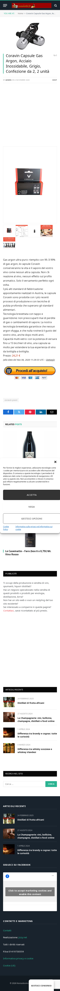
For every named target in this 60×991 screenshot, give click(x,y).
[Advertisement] (30, 116)
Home (20, 13)
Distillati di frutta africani (31, 702)
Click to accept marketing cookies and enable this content (30, 892)
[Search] (55, 5)
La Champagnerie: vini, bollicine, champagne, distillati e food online (36, 720)
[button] (55, 461)
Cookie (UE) (9, 965)
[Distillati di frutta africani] (9, 702)
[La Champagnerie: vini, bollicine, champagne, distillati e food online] (9, 717)
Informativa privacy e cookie (18, 958)
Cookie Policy (6, 528)
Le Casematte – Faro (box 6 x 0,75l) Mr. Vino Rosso (28, 552)
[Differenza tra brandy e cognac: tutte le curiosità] (9, 733)
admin (8, 80)
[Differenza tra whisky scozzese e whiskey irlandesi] (9, 748)
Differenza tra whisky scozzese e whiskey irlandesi (35, 751)
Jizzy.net (22, 937)
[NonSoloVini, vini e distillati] (31, 5)
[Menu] (5, 5)
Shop (54, 80)
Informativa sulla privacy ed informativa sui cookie (34, 528)
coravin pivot (11, 400)
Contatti (7, 930)
